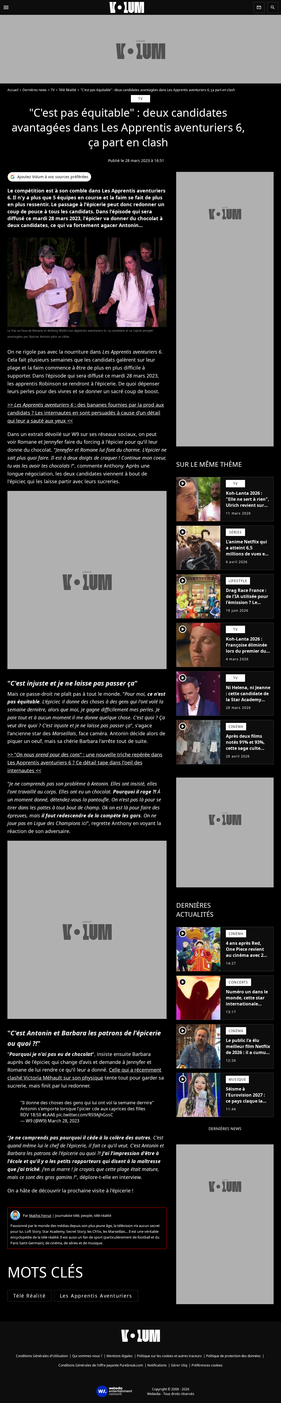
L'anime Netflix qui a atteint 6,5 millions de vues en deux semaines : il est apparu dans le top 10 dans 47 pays (247, 557)
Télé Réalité (67, 90)
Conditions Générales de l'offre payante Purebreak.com (100, 1365)
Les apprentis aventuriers (96, 1295)
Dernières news (35, 90)
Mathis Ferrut (40, 1215)
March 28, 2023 (63, 1121)
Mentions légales (119, 1356)
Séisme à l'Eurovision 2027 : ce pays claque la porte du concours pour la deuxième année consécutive (246, 1104)
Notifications (157, 1365)
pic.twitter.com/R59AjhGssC (84, 1115)
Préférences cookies (207, 1365)
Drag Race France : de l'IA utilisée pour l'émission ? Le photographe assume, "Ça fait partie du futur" (247, 605)
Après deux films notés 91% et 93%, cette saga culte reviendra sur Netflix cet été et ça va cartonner (247, 751)
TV (53, 90)
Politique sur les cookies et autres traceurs (169, 1356)
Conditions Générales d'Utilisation (42, 1356)
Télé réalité (29, 1295)
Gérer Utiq (179, 1365)
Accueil (12, 90)
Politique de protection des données (233, 1356)
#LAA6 (48, 1115)
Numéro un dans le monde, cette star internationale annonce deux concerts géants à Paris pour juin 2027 (247, 1007)
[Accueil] (131, 7)
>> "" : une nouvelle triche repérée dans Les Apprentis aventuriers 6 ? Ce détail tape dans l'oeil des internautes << (84, 762)
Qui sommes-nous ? (87, 1356)
